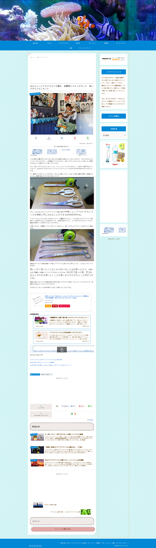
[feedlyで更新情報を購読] (72, 413)
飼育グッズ (49, 374)
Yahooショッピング (64, 306)
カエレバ (51, 300)
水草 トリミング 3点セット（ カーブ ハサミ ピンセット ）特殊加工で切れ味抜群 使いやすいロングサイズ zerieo (67, 297)
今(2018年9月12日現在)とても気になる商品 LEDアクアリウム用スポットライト (51, 365)
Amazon (48, 306)
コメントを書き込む (62, 529)
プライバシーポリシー (121, 543)
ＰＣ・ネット (91, 543)
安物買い (98, 543)
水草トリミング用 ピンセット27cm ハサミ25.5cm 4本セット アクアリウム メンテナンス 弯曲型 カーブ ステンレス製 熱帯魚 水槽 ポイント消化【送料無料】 (68, 350)
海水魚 (84, 543)
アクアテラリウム (36, 374)
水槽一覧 (62, 543)
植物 (44, 374)
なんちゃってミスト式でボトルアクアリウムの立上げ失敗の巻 (46, 359)
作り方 (68, 543)
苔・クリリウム (106, 543)
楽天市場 (55, 306)
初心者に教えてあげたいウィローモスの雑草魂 (42, 362)
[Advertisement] (62, 70)
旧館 (113, 543)
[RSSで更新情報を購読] (75, 413)
